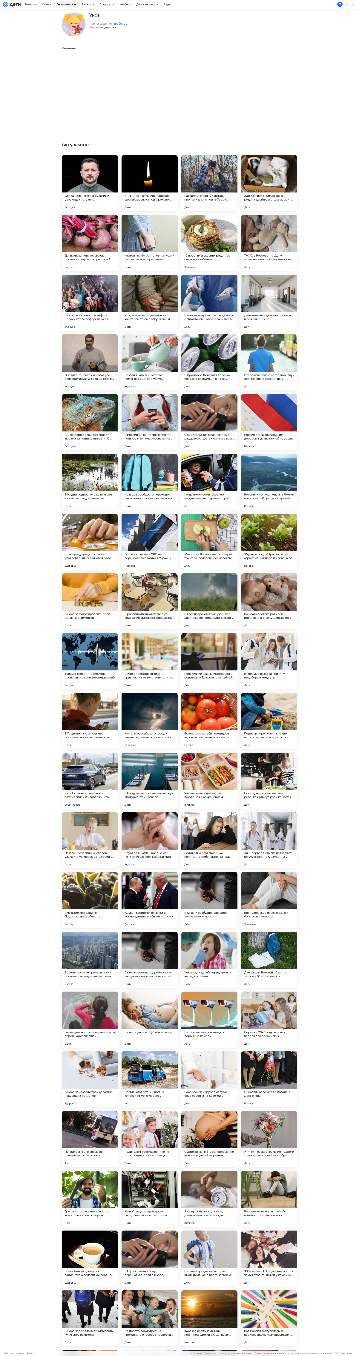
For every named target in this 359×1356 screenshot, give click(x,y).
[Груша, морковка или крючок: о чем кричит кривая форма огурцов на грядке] (90, 1199)
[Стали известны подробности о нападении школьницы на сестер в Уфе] (150, 960)
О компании (17, 1353)
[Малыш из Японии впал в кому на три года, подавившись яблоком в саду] (209, 542)
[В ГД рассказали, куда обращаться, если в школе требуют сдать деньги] (150, 1259)
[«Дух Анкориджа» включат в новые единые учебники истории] (150, 900)
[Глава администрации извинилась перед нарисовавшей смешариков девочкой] (90, 1020)
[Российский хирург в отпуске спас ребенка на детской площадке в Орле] (209, 1079)
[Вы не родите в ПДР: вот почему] (150, 1020)
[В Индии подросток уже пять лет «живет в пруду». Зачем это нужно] (90, 482)
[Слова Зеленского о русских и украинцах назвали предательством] (90, 183)
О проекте (196, 1353)
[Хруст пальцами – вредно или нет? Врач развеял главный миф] (150, 840)
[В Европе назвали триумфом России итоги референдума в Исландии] (90, 303)
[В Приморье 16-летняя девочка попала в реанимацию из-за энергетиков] (209, 362)
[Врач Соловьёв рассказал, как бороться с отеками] (269, 900)
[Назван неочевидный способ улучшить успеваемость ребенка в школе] (90, 840)
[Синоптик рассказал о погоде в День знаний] (269, 1079)
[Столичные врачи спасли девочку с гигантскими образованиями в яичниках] (209, 303)
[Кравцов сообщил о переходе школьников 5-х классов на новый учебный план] (150, 482)
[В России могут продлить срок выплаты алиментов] (90, 601)
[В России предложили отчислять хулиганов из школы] (90, 1318)
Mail (6, 1353)
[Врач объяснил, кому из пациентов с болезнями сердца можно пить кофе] (90, 1259)
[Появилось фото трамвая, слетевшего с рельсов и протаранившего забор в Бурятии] (90, 1139)
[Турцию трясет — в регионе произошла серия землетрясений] (90, 661)
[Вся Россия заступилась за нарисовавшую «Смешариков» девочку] (269, 1318)
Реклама (32, 1353)
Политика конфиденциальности (271, 1353)
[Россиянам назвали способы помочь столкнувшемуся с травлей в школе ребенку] (269, 1199)
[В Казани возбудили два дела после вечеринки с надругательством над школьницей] (209, 900)
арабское (120, 23)
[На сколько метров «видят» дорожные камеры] (209, 1020)
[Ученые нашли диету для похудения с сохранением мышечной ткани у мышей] (209, 781)
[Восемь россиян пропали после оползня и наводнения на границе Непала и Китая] (90, 960)
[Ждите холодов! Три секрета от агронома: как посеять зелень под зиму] (269, 542)
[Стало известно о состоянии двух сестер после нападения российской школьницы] (269, 362)
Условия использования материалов (312, 1353)
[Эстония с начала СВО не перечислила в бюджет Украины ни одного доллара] (150, 542)
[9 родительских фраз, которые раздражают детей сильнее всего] (209, 422)
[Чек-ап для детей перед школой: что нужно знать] (209, 960)
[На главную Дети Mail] (14, 4)
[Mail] (5, 4)
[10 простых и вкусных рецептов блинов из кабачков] (209, 243)
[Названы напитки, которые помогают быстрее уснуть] (150, 362)
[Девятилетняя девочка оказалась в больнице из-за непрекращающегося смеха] (269, 303)
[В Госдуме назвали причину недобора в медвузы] (269, 661)
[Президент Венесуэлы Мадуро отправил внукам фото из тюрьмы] (90, 362)
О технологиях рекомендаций (235, 1353)
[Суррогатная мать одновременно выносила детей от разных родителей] (209, 1139)
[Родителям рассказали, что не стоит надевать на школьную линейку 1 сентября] (150, 1139)
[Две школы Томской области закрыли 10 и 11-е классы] (269, 960)
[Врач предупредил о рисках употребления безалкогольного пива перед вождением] (90, 542)
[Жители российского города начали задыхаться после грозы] (150, 721)
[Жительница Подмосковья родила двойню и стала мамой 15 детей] (269, 183)
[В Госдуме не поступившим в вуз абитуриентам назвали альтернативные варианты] (150, 781)
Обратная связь (343, 1353)
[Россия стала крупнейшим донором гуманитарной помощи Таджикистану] (269, 422)
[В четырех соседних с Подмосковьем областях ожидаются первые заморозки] (90, 900)
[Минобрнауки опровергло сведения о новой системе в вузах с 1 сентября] (150, 1199)
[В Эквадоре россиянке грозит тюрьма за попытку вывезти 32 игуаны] (90, 422)
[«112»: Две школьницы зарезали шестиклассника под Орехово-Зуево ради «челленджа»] (150, 183)
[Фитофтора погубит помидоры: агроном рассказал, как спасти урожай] (209, 721)
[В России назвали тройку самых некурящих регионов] (90, 1079)
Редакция (210, 1353)
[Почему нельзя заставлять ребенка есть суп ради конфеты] (269, 781)
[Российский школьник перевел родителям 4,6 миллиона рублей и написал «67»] (209, 661)
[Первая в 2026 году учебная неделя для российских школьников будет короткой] (269, 1020)
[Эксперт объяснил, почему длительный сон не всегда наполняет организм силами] (209, 1199)
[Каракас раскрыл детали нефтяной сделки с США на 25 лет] (209, 1318)
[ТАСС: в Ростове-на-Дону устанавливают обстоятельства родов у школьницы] (269, 243)
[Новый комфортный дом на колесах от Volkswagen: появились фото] (150, 1079)
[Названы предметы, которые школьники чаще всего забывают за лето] (209, 1259)
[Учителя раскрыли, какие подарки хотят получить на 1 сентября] (269, 1139)
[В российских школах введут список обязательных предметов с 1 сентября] (150, 601)
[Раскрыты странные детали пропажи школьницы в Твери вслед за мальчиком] (209, 183)
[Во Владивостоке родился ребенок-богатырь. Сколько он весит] (269, 601)
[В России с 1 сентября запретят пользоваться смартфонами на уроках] (150, 422)
